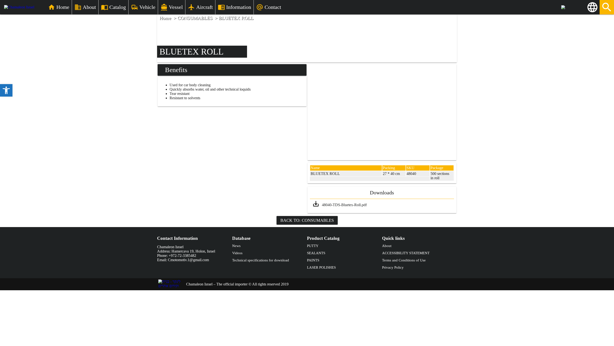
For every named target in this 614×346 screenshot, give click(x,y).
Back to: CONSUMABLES (307, 220)
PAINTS (313, 260)
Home (165, 18)
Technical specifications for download (260, 260)
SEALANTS (316, 253)
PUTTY (313, 246)
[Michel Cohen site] (573, 7)
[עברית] (592, 7)
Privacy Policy (393, 267)
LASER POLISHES (321, 267)
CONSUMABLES (195, 18)
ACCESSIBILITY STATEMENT (406, 253)
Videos (237, 253)
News (236, 246)
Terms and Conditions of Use (404, 260)
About (386, 246)
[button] (6, 90)
